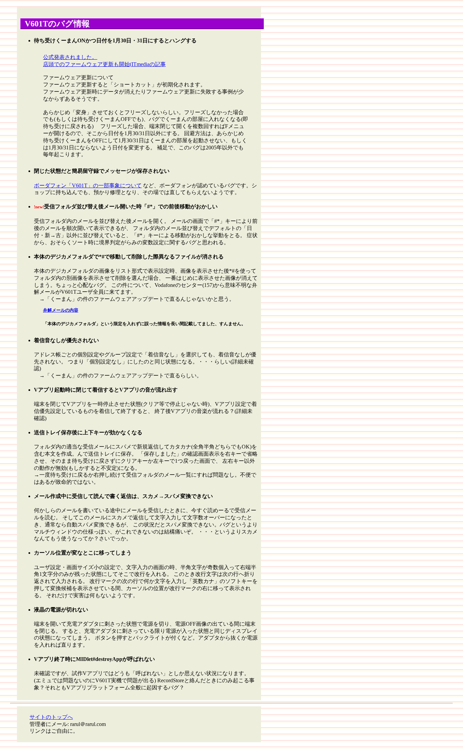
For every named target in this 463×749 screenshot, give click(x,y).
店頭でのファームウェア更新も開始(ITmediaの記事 (104, 64)
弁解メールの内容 (60, 310)
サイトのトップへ (51, 717)
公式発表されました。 (70, 57)
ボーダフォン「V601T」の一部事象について (88, 185)
